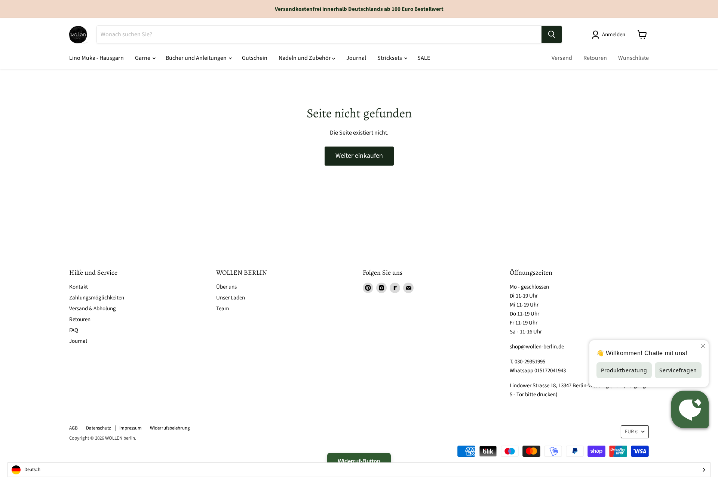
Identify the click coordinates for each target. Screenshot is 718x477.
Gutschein (254, 58)
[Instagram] (381, 288)
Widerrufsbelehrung (170, 428)
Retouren (595, 58)
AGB (73, 428)
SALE (423, 58)
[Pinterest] (368, 288)
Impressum (130, 428)
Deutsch (32, 469)
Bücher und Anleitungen (197, 58)
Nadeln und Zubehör (305, 58)
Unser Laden (230, 298)
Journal (356, 58)
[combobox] (359, 469)
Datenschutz (98, 428)
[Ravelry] (395, 288)
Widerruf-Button (359, 461)
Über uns (226, 287)
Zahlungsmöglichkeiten (96, 298)
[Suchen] (551, 34)
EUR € (631, 432)
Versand (562, 58)
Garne (143, 58)
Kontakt (78, 287)
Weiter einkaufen (359, 155)
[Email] (408, 288)
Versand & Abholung (92, 309)
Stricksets (390, 58)
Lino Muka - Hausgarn (96, 58)
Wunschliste (633, 58)
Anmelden (613, 35)
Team (222, 309)
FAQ (73, 330)
